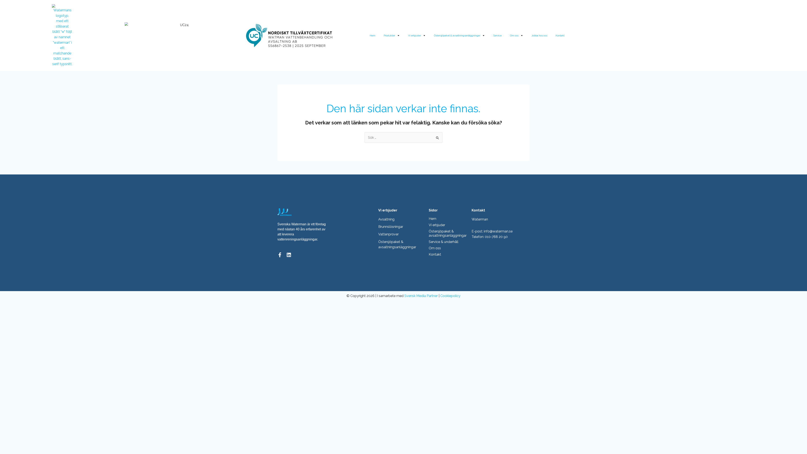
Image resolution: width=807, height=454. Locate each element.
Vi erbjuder (414, 35)
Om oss (514, 35)
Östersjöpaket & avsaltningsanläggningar (457, 35)
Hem (372, 35)
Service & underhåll (443, 242)
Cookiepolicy (450, 296)
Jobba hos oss (539, 35)
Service (497, 35)
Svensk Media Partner (421, 296)
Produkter (389, 35)
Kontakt (560, 35)
